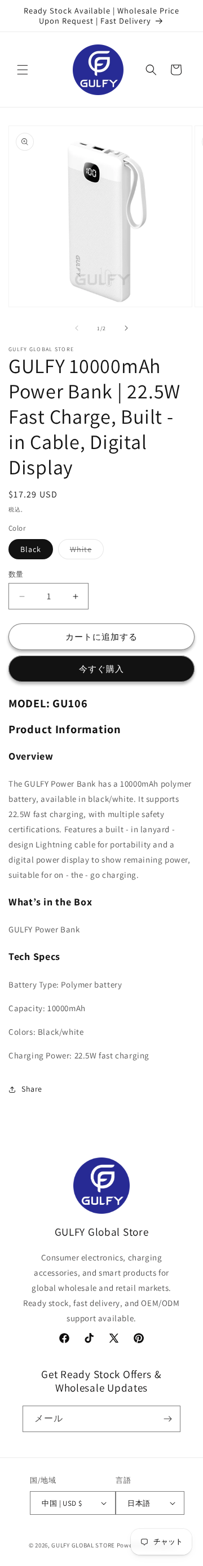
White (85, 551)
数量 (16, 574)
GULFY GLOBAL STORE (83, 1545)
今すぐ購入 (101, 668)
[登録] (167, 1419)
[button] (22, 69)
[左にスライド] (76, 328)
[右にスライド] (126, 328)
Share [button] (31, 1089)
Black (30, 549)
